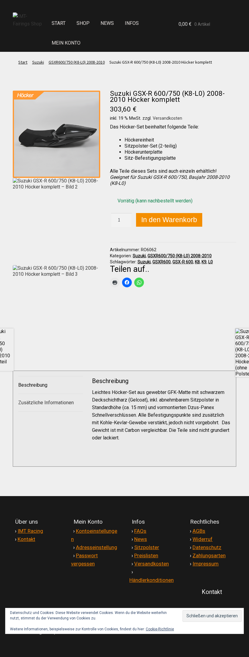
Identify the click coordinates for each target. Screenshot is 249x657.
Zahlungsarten (209, 555)
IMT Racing (30, 531)
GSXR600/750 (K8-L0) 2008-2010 (77, 62)
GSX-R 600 (182, 261)
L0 (210, 261)
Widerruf (203, 539)
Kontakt (26, 539)
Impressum (206, 564)
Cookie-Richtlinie (160, 629)
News (140, 539)
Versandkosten (167, 118)
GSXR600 (161, 261)
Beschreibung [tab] (32, 385)
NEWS (107, 23)
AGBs (199, 531)
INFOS (132, 23)
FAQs (140, 531)
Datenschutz (207, 547)
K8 (197, 261)
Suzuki (38, 62)
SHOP (83, 23)
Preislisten (146, 555)
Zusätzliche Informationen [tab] (46, 402)
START (59, 23)
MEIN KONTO (66, 43)
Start (22, 62)
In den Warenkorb (169, 220)
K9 (204, 261)
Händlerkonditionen (151, 580)
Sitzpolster (146, 547)
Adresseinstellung (96, 547)
